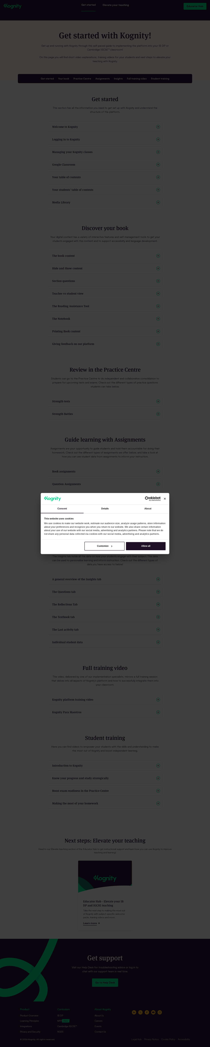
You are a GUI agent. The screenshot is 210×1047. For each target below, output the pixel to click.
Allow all (145, 546)
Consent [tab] (62, 509)
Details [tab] (105, 509)
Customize (103, 546)
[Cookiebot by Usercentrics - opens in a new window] (148, 499)
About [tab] (147, 509)
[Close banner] (165, 499)
